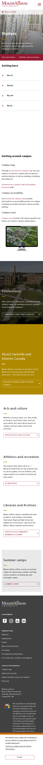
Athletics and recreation (29, 57)
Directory (5, 681)
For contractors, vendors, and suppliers (17, 658)
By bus (10, 86)
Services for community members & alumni (16, 533)
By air (10, 106)
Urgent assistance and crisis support (16, 677)
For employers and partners (12, 654)
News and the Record (10, 646)
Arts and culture (8, 57)
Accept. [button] (19, 757)
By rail (10, 96)
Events (4, 642)
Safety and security (9, 673)
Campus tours (7, 218)
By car (10, 75)
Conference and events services (19, 314)
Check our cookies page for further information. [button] (18, 748)
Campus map (7, 669)
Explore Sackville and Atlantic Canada (18, 383)
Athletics (5, 635)
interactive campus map (15, 199)
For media (5, 650)
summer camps (12, 584)
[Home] (15, 4)
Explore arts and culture (17, 435)
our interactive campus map (21, 171)
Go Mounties (11, 483)
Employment (6, 638)
